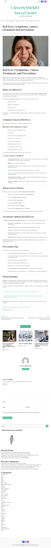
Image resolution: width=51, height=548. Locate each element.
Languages (3, 510)
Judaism (3, 509)
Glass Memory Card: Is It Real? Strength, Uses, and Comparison (14, 456)
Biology (2, 480)
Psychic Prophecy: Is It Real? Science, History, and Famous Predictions (16, 453)
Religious (3, 520)
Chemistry (3, 487)
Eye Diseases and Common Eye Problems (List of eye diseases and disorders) (20, 291)
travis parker (3, 463)
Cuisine (2, 492)
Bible (2, 478)
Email (4, 407)
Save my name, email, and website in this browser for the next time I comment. (21, 412)
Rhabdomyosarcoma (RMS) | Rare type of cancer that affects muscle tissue (26, 464)
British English (4, 482)
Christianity (3, 491)
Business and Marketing (6, 484)
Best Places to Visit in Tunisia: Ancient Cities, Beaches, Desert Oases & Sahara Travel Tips (20, 455)
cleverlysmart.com (6, 33)
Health (2, 503)
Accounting (3, 474)
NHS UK (23, 307)
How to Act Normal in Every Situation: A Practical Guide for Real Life (9, 345)
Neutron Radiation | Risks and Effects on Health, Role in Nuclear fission (24, 466)
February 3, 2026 (38, 348)
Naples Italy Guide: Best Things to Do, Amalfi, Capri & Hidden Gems (15, 457)
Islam (2, 507)
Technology (3, 524)
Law (2, 512)
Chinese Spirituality (5, 488)
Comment (5, 384)
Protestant (3, 517)
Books (2, 481)
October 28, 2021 (15, 33)
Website (28, 407)
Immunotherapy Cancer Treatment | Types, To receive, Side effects (19, 467)
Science (2, 521)
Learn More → (25, 369)
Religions (3, 519)
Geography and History (6, 502)
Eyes (31, 33)
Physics (2, 514)
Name (4, 401)
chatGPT (12, 309)
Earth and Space (4, 495)
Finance (2, 500)
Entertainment (4, 498)
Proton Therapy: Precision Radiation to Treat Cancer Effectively (41, 345)
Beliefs (2, 477)
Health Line (28, 307)
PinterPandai (9, 307)
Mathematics (3, 513)
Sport (2, 523)
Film (2, 499)
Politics (2, 516)
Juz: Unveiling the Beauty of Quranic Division (17, 463)
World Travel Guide (5, 528)
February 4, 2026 (22, 345)
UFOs (2, 526)
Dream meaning (4, 494)
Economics (3, 496)
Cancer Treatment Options (25, 343)
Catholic (2, 485)
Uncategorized (4, 527)
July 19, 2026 (5, 349)
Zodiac (2, 530)
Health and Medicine (23, 33)
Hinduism (3, 506)
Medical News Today (17, 307)
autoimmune (33, 170)
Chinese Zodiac (4, 489)
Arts (2, 475)
